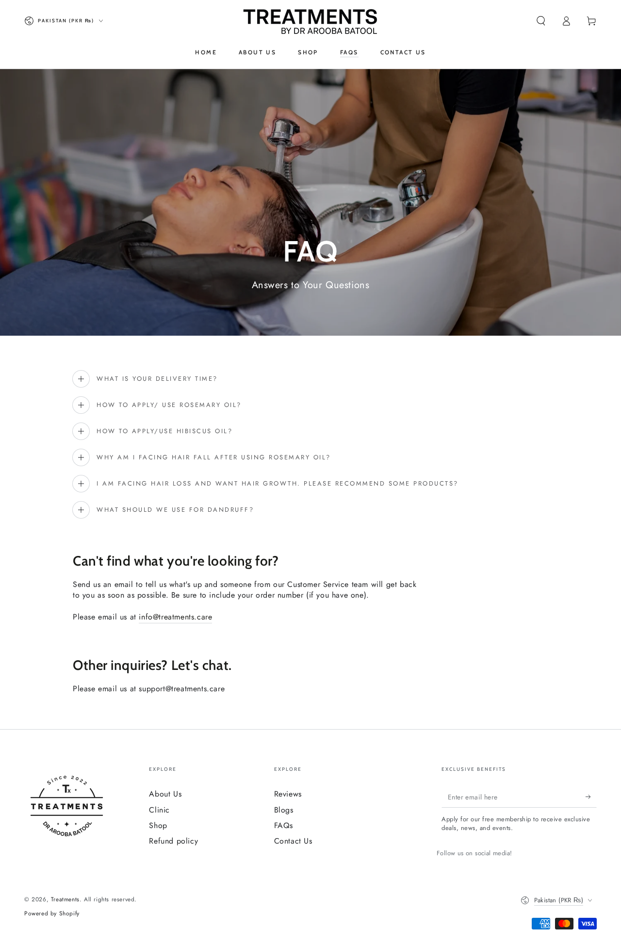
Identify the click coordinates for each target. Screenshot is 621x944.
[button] (541, 21)
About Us (165, 793)
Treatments (65, 899)
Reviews (288, 793)
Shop (158, 825)
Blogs (284, 809)
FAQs (283, 825)
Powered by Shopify (52, 914)
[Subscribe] (591, 796)
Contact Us (293, 840)
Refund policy (173, 840)
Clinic (159, 809)
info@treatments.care (175, 616)
